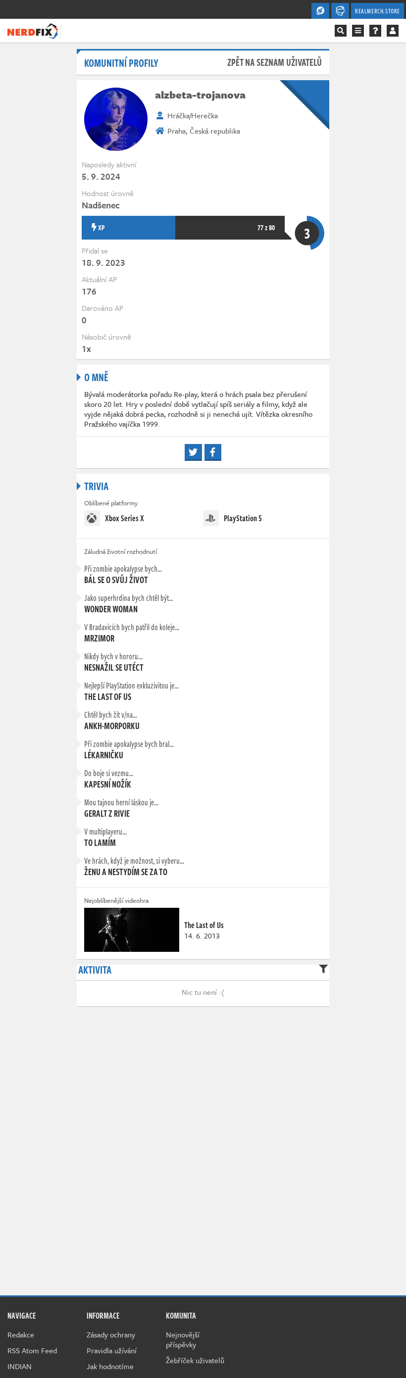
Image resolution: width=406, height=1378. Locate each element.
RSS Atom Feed (32, 1350)
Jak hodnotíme (110, 1366)
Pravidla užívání (112, 1350)
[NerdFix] (32, 30)
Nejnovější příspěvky (183, 1339)
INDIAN (19, 1366)
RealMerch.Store (377, 10)
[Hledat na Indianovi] (341, 31)
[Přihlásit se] (393, 31)
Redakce (20, 1334)
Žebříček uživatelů (195, 1360)
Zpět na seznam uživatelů (274, 62)
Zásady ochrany (111, 1334)
